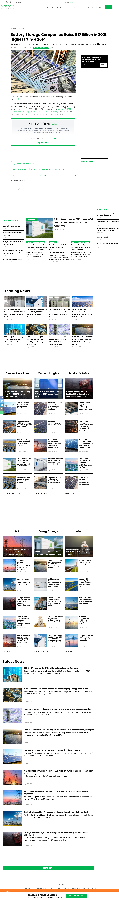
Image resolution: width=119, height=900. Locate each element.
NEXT (73, 176)
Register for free (43, 143)
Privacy (86, 888)
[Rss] (7, 2)
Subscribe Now (76, 896)
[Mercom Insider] (68, 2)
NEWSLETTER (96, 2)
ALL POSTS (43, 176)
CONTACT (113, 2)
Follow (13, 97)
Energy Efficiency (23, 169)
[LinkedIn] (15, 2)
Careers (58, 888)
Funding (32, 169)
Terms (93, 888)
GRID (53, 7)
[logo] (8, 7)
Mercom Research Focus (44, 169)
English (18, 2)
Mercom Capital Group (72, 888)
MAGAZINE (100, 7)
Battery (14, 169)
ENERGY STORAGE (64, 7)
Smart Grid (57, 169)
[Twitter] (11, 2)
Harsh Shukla (27, 48)
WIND (76, 7)
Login (108, 7)
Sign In (53, 138)
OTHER (82, 7)
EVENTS (87, 2)
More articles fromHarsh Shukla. (25, 163)
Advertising (27, 888)
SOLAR (45, 7)
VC (63, 169)
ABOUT (105, 2)
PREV (14, 176)
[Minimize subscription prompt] (115, 894)
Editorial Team (39, 888)
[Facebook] (3, 2)
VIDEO (90, 7)
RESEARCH (79, 2)
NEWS (59, 2)
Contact (50, 888)
